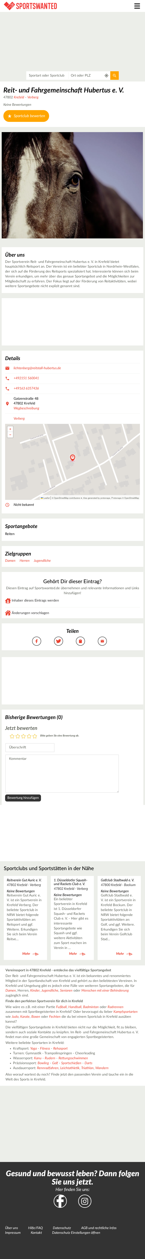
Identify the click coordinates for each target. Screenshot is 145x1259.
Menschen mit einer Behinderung (105, 990)
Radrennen (115, 1007)
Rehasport (60, 1048)
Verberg (33, 97)
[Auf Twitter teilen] (58, 641)
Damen (10, 561)
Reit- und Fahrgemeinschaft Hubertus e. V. (63, 90)
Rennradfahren (48, 1068)
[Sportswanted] (54, 6)
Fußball (61, 1007)
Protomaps (116, 497)
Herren (25, 561)
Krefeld (19, 97)
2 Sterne (18, 737)
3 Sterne (23, 737)
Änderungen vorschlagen (30, 613)
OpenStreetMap (131, 497)
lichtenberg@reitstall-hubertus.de (37, 368)
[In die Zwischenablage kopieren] (80, 641)
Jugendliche (42, 561)
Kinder (35, 990)
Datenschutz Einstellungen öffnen (76, 1233)
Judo (15, 1016)
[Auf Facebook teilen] (36, 641)
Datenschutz (62, 1228)
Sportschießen (71, 1063)
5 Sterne (35, 737)
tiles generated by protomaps (96, 497)
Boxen (35, 1016)
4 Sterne (29, 737)
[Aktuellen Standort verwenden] (106, 75)
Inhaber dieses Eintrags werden (35, 600)
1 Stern (12, 737)
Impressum (13, 1233)
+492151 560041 (26, 378)
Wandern (102, 1068)
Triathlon (87, 1068)
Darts (88, 1063)
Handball (74, 1007)
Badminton (91, 1007)
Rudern (50, 1058)
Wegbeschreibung (26, 408)
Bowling (43, 1063)
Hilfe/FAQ (35, 1228)
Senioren (66, 990)
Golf (55, 1063)
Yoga (33, 1048)
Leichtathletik (69, 1068)
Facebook (60, 1201)
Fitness (45, 1048)
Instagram (85, 1201)
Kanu (38, 1058)
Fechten (55, 1016)
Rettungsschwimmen (73, 1058)
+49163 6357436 (26, 388)
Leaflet (46, 497)
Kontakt (36, 1233)
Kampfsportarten (125, 1012)
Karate (25, 1016)
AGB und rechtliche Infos (98, 1228)
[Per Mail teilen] (102, 641)
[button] (72, 458)
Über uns (11, 1228)
